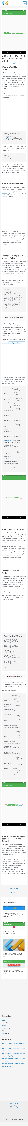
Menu (3, 1025)
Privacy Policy (14, 1107)
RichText (4, 193)
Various (4, 1033)
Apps (3, 1020)
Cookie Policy (14, 1103)
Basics (3, 64)
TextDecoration (8, 440)
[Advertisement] (14, 115)
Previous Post (14, 888)
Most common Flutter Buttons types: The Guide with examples (13, 970)
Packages (4, 1028)
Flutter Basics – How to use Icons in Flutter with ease (13, 932)
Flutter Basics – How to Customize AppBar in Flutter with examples (13, 915)
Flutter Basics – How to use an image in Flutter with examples (12, 953)
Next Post (14, 893)
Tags (14, 1105)
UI (2, 1031)
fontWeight (8, 138)
